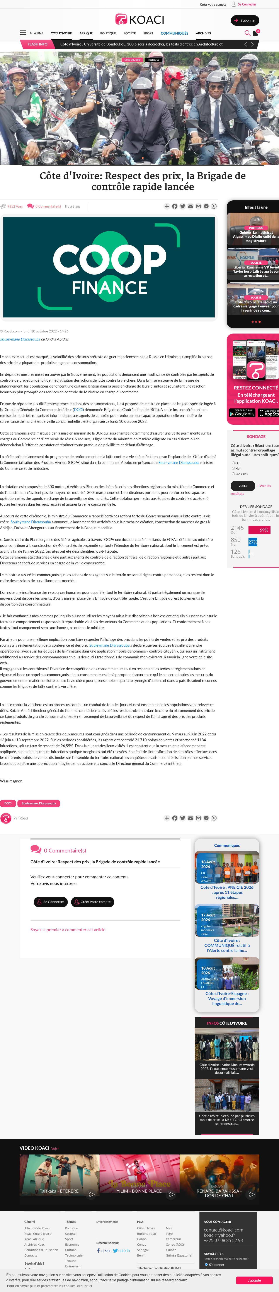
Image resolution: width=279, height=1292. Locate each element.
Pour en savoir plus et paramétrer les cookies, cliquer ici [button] (49, 1286)
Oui (237, 463)
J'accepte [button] (254, 1280)
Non (238, 468)
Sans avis (241, 474)
